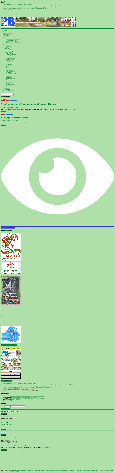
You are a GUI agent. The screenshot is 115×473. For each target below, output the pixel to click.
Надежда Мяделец (10, 77)
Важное (7, 100)
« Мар (2, 427)
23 (2, 424)
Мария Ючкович (9, 75)
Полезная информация (8, 37)
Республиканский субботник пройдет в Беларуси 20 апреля (29, 104)
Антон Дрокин (9, 53)
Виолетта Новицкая (10, 58)
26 (7, 424)
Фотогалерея (6, 45)
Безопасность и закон (8, 9)
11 (6, 421)
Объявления (6, 35)
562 (6, 120)
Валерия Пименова (10, 55)
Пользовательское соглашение (13, 39)
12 (7, 421)
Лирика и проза (6, 48)
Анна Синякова (9, 52)
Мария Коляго (9, 72)
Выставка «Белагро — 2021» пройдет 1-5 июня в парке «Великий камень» (27, 396)
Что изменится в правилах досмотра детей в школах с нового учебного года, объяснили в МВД (25, 8)
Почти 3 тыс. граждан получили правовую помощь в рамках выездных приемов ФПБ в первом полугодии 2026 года (30, 7)
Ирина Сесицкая (9, 69)
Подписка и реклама (8, 31)
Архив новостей (4, 411)
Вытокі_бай (8, 46)
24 (4, 424)
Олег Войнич (9, 83)
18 (6, 422)
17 (4, 422)
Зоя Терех (8, 66)
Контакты (5, 34)
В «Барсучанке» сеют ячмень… (16, 117)
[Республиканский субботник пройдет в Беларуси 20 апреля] (3, 99)
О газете (5, 30)
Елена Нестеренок (10, 63)
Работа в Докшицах (7, 33)
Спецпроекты (6, 88)
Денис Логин (9, 60)
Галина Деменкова (10, 59)
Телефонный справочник (11, 40)
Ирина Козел (9, 67)
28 (10, 424)
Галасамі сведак (6, 89)
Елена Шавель (9, 64)
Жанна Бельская (9, 65)
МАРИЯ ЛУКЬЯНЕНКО (11, 73)
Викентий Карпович (10, 57)
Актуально (3, 100)
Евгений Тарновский (11, 61)
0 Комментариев (14, 107)
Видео (4, 36)
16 (2, 422)
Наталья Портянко (10, 80)
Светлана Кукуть (10, 86)
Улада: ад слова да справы (9, 90)
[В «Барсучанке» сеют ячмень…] (2, 113)
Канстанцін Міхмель (10, 70)
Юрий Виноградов (10, 84)
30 (2, 425)
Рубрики (2, 406)
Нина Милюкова (9, 82)
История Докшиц (7, 43)
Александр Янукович (11, 51)
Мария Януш (9, 76)
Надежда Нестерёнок (10, 78)
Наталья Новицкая (10, 79)
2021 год (8, 47)
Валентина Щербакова (11, 54)
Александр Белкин (10, 49)
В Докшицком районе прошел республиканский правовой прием (18, 390)
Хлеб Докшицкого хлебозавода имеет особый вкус (24, 397)
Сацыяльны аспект (7, 91)
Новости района (13, 100)
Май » (8, 427)
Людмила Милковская (11, 71)
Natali (8, 107)
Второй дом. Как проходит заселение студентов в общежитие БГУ (18, 4)
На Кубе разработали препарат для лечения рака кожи (15, 389)
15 (1, 422)
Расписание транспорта (11, 41)
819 (6, 107)
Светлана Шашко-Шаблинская (13, 85)
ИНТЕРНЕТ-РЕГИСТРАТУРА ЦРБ (14, 42)
